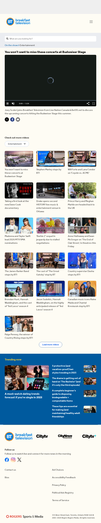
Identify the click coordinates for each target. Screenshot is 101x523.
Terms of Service (60, 500)
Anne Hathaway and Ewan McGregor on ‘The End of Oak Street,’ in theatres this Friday (82, 241)
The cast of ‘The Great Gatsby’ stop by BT (47, 273)
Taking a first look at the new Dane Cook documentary (17, 204)
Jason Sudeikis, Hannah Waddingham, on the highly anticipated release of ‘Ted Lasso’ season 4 (50, 304)
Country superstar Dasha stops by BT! (81, 273)
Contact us (10, 469)
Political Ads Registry (63, 492)
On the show (11, 45)
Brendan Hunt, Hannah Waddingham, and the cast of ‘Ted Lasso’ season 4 (18, 303)
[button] (19, 159)
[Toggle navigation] (91, 21)
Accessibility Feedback (64, 477)
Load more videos (50, 344)
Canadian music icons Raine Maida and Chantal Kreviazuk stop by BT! (82, 303)
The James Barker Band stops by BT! (17, 273)
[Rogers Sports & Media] (25, 516)
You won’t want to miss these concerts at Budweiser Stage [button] (16, 173)
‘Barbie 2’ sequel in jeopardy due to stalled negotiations (48, 239)
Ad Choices (58, 469)
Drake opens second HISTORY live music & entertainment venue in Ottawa (48, 206)
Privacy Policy (59, 485)
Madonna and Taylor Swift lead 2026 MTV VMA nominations (18, 239)
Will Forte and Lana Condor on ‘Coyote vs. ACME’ (81, 171)
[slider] (50, 100)
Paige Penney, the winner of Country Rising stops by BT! (19, 336)
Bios (7, 477)
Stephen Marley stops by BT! (48, 171)
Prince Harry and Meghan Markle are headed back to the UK (81, 204)
